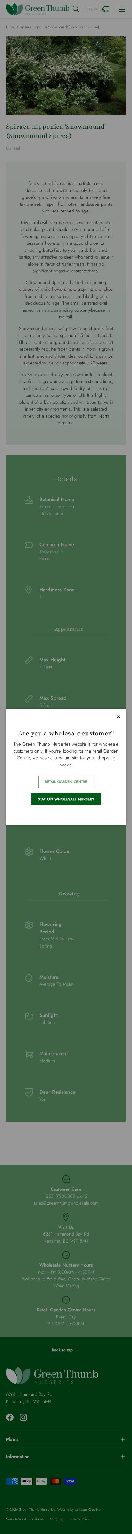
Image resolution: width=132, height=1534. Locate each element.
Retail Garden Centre (66, 782)
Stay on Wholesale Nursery (66, 799)
